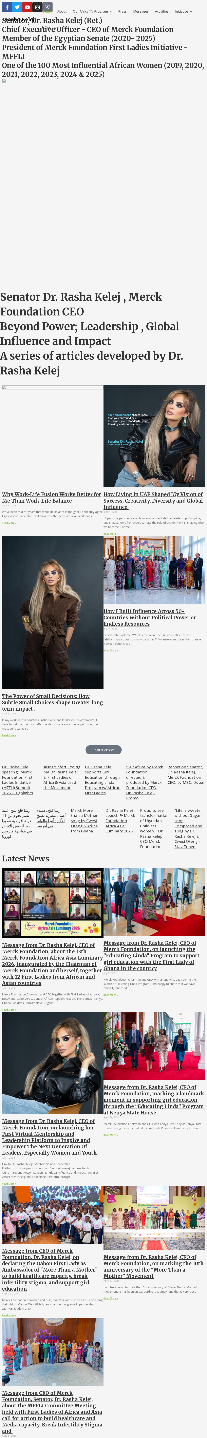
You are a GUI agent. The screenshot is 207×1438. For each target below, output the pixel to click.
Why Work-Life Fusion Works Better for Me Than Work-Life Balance (51, 497)
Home (46, 11)
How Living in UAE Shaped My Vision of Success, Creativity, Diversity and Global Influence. (153, 500)
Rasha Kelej (19, 19)
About (62, 11)
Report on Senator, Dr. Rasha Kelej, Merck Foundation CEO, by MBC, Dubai (186, 774)
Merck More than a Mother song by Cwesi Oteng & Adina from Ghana (84, 821)
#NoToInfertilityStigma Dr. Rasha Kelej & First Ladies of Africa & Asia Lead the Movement (61, 777)
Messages (141, 11)
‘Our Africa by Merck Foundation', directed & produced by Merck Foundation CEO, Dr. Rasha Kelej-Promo (144, 782)
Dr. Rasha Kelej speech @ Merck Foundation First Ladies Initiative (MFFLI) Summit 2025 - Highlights (17, 780)
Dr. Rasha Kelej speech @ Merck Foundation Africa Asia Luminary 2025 (120, 821)
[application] (110, 11)
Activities (161, 11)
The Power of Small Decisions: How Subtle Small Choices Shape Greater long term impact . (52, 702)
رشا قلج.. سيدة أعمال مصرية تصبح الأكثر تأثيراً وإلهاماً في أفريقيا (51, 818)
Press (122, 11)
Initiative (181, 11)
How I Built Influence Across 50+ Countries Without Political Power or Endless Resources (150, 617)
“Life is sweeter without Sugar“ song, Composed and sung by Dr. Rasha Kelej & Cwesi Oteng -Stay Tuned (188, 828)
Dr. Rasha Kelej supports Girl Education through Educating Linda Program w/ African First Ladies (102, 780)
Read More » (9, 523)
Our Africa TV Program (90, 11)
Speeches (49, 27)
